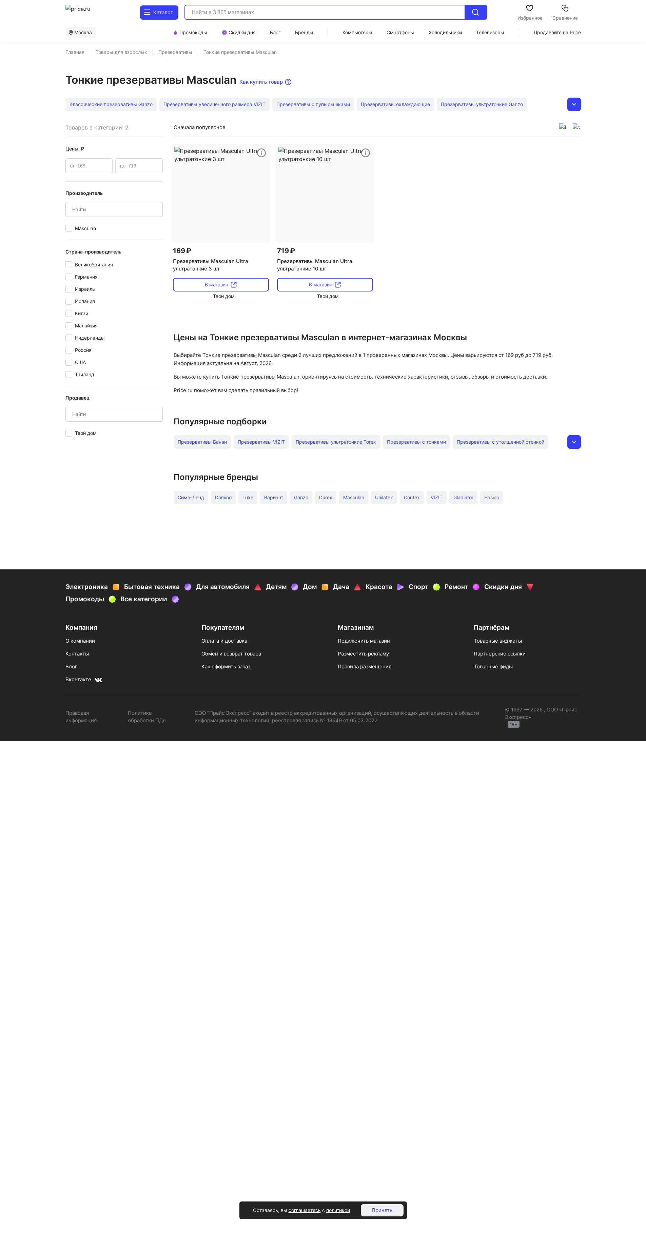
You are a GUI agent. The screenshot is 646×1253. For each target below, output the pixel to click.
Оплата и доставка (224, 641)
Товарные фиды (493, 666)
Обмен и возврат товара (231, 653)
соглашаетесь (305, 1210)
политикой (338, 1210)
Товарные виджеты (498, 641)
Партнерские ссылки (500, 653)
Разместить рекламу (363, 653)
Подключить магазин (364, 641)
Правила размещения (364, 666)
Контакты (77, 653)
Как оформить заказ (225, 666)
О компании (80, 641)
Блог (71, 666)
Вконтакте (78, 679)
